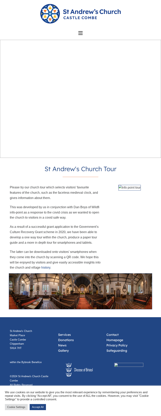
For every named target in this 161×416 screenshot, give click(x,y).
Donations (66, 340)
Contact (112, 335)
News (62, 345)
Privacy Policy (116, 345)
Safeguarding (116, 350)
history (45, 267)
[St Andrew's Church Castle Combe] (80, 15)
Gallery (63, 350)
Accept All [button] (38, 407)
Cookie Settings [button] (16, 407)
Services (64, 335)
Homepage (114, 340)
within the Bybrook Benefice (26, 362)
